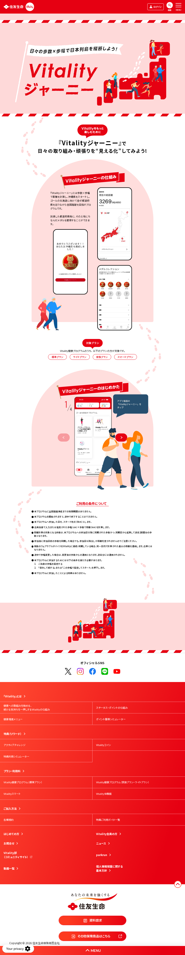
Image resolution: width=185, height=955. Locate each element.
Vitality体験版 (104, 793)
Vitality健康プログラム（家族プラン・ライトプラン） (122, 782)
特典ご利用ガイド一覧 (108, 819)
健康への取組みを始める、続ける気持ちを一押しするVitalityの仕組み (27, 707)
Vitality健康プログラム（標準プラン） (23, 782)
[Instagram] (80, 671)
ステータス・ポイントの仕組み (112, 707)
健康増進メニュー (13, 719)
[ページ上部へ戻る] (177, 884)
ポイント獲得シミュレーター (111, 719)
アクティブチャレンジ (14, 745)
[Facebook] (92, 671)
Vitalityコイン (103, 745)
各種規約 (9, 819)
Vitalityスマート (12, 793)
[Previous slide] (64, 437)
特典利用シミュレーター (16, 756)
